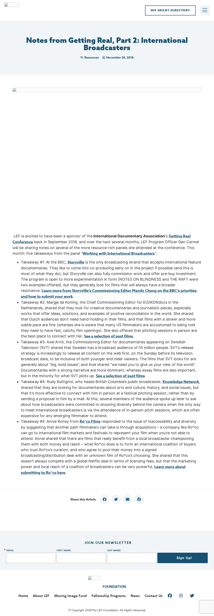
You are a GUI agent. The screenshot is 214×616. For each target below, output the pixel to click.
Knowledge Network (181, 381)
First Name (64, 550)
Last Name (114, 550)
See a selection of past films (108, 336)
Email (10, 550)
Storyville (76, 262)
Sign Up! (184, 558)
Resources (91, 57)
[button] (104, 499)
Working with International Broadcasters (119, 253)
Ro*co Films (90, 421)
